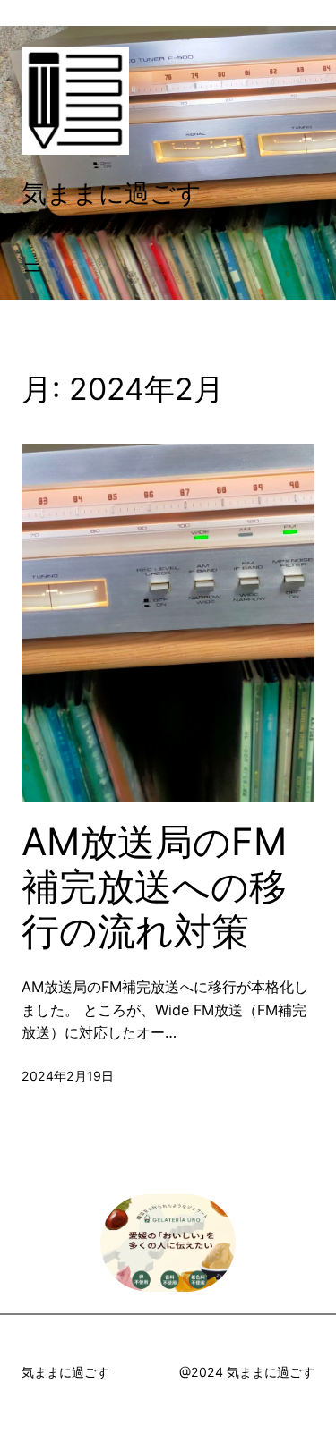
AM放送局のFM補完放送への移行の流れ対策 (154, 887)
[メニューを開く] (32, 267)
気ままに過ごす (112, 193)
